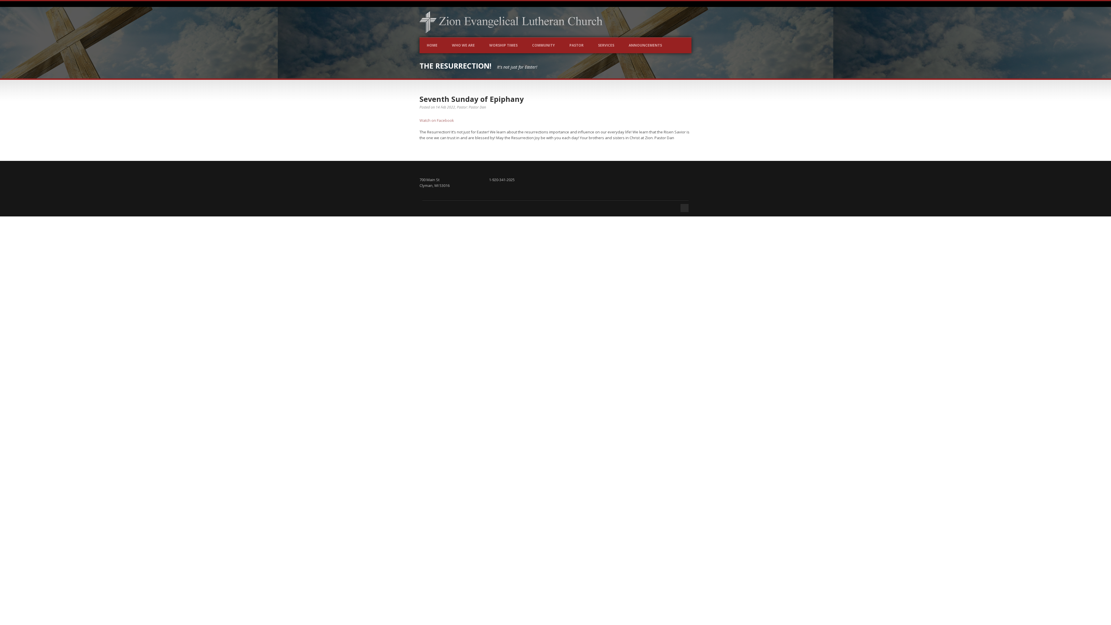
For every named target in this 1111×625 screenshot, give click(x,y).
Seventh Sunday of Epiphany (472, 99)
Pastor (576, 45)
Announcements (645, 45)
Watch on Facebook (437, 120)
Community (543, 45)
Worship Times (503, 45)
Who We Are (463, 45)
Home (432, 45)
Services (606, 45)
